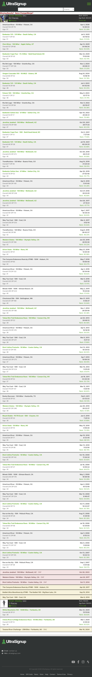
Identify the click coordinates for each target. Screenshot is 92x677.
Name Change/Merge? (24, 13)
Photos (13, 20)
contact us (13, 651)
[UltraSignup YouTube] (73, 662)
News (36, 674)
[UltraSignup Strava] (88, 662)
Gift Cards (29, 674)
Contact (52, 674)
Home (22, 674)
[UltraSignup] (14, 3)
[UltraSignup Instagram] (83, 662)
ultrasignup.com (14, 653)
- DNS (25, 629)
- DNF (22, 572)
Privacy (69, 674)
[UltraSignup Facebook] (78, 662)
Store (41, 674)
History (81, 20)
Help (46, 674)
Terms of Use (61, 674)
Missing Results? (7, 13)
